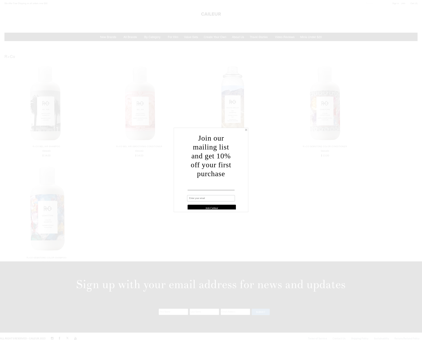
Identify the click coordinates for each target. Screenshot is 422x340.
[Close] (246, 130)
